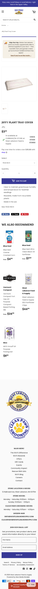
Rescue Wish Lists (19, 471)
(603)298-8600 (19, 513)
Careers (19, 477)
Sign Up (19, 555)
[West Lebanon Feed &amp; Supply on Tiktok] (34, 569)
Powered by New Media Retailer (18, 577)
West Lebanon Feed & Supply (21, 575)
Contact (19, 480)
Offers (19, 459)
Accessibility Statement (25, 565)
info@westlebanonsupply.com (19, 516)
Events (19, 465)
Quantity (5, 169)
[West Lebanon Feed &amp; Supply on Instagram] (27, 569)
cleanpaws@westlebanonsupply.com (19, 519)
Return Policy (28, 562)
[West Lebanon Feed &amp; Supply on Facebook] (24, 569)
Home (4, 25)
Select (4, 158)
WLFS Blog (19, 474)
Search (6, 562)
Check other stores (32, 139)
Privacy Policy (16, 562)
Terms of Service (8, 565)
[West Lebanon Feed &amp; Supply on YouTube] (31, 569)
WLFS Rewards (19, 456)
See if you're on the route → (21, 56)
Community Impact (19, 468)
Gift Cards (19, 462)
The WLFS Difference (19, 453)
